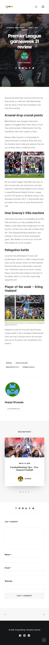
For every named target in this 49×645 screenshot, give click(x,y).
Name (8, 554)
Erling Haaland (22, 363)
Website (8, 581)
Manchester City (12, 367)
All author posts (14, 409)
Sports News (20, 28)
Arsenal (9, 363)
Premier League (28, 367)
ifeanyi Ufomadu (25, 63)
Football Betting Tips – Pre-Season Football (24, 468)
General (11, 28)
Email (8, 568)
